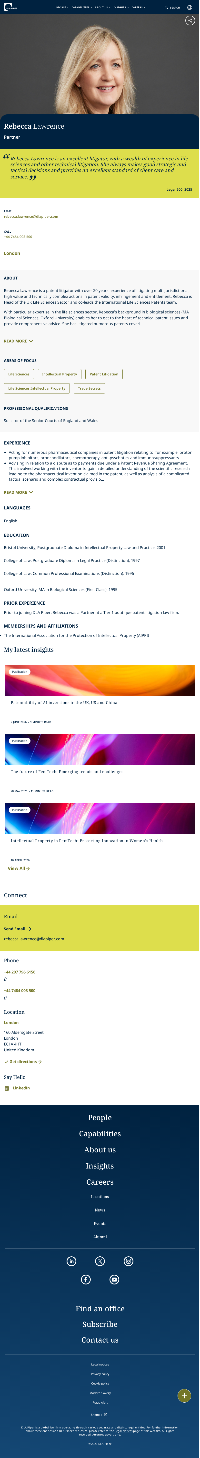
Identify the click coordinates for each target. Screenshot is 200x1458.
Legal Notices (123, 1431)
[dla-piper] (19, 7)
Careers (137, 7)
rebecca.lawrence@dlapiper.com (31, 216)
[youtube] (114, 1279)
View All (16, 868)
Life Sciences (19, 374)
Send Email (14, 928)
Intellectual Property (59, 374)
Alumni (100, 1237)
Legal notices (100, 1364)
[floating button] (184, 1396)
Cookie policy (100, 1383)
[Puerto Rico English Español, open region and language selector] (189, 7)
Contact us (100, 1340)
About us (101, 7)
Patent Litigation (104, 374)
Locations (100, 1196)
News (100, 1210)
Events (100, 1223)
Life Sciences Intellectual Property (36, 388)
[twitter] (100, 1261)
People (61, 7)
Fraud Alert (100, 1402)
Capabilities (81, 7)
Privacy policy (100, 1374)
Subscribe (100, 1324)
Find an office (100, 1308)
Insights (120, 7)
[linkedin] (71, 1261)
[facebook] (86, 1279)
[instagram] (128, 1261)
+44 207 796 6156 (19, 972)
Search (175, 7)
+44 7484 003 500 (18, 236)
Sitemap (96, 1415)
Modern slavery (100, 1393)
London (12, 253)
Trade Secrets (89, 388)
